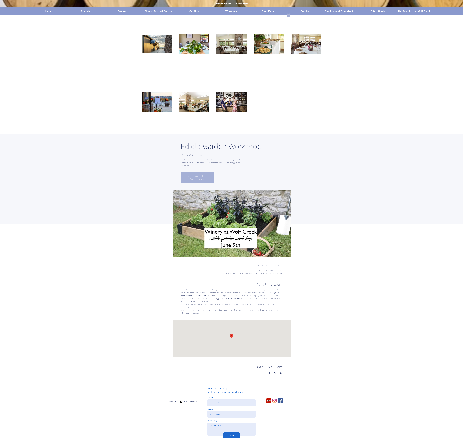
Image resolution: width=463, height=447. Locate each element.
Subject (210, 409)
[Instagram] (274, 400)
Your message (213, 421)
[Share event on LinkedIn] (281, 373)
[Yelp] (268, 400)
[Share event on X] (275, 373)
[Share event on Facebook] (269, 373)
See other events (197, 179)
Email (210, 398)
